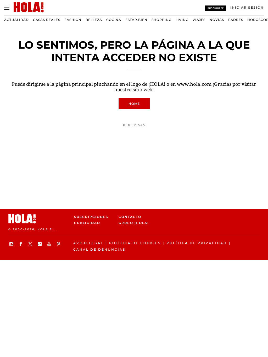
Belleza (94, 20)
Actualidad (16, 20)
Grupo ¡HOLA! (134, 223)
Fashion (72, 20)
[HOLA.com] (39, 218)
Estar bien (136, 20)
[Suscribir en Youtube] (49, 244)
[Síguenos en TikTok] (40, 244)
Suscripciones (91, 217)
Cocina (113, 20)
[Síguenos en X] (31, 244)
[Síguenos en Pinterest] (59, 244)
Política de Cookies (135, 243)
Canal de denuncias (99, 249)
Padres (235, 20)
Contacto (130, 217)
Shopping (161, 20)
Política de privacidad (196, 243)
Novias (217, 20)
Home (134, 104)
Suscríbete (216, 8)
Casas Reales (46, 20)
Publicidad (87, 223)
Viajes (199, 20)
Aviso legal (88, 243)
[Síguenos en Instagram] (12, 244)
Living (182, 20)
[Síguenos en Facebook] (21, 244)
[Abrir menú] (6, 8)
